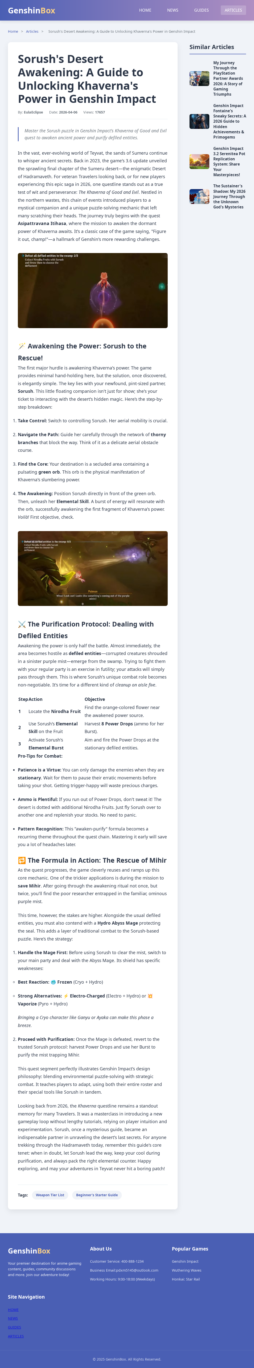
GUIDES (201, 10)
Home (13, 31)
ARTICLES (233, 10)
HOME (145, 10)
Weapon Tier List (50, 1195)
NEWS (172, 10)
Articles (32, 31)
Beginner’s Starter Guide (97, 1195)
